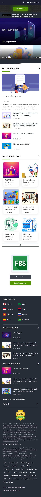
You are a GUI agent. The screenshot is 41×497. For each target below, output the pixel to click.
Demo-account (13, 479)
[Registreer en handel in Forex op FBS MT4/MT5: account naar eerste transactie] (6, 125)
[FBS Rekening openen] (20, 83)
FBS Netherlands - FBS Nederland (14, 487)
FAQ (5, 479)
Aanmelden (23, 472)
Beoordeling (20, 469)
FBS (5, 463)
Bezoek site (20, 277)
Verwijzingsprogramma (29, 479)
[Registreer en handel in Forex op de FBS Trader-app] (6, 115)
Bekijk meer (21, 245)
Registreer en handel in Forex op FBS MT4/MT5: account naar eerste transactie (24, 16)
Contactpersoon (16, 476)
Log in (23, 466)
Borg (28, 466)
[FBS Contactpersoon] (6, 146)
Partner (6, 476)
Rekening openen (20, 283)
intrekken (15, 466)
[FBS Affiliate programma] (6, 135)
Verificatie (7, 472)
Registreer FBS (20, 8)
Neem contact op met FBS (11, 490)
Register (6, 466)
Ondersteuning (9, 469)
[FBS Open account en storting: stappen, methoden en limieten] (30, 224)
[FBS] (20, 271)
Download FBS (8, 482)
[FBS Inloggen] (6, 335)
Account (32, 472)
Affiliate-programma (27, 463)
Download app (32, 469)
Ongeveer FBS (13, 463)
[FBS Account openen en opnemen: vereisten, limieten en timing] (11, 224)
